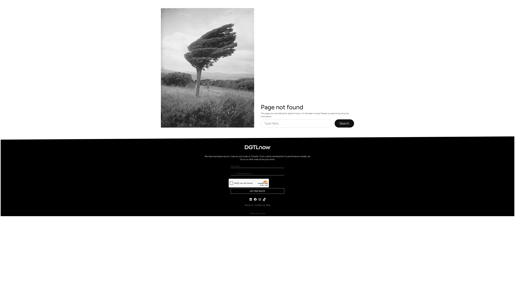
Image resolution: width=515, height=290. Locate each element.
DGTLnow (171, 7)
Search (344, 123)
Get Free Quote (257, 191)
